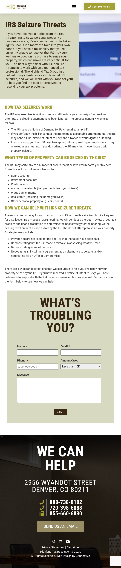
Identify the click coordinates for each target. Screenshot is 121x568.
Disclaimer (73, 547)
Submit (60, 411)
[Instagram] (53, 541)
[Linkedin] (60, 541)
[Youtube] (67, 541)
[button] (74, 6)
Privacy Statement (53, 547)
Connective (83, 555)
